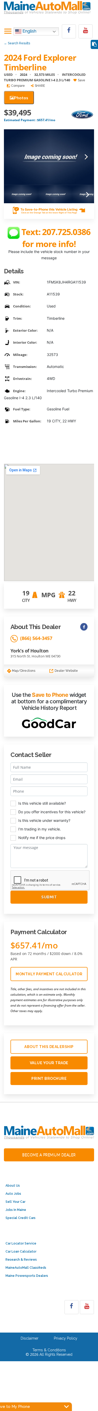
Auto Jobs (13, 1194)
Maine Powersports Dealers (26, 1276)
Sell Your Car (15, 1202)
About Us (12, 1185)
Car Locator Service (20, 1243)
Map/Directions (23, 671)
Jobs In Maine (15, 1210)
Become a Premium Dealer (49, 1155)
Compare (17, 86)
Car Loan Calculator (20, 1251)
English (28, 31)
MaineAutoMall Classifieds (25, 1268)
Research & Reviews (21, 1259)
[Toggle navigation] (8, 31)
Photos (21, 97)
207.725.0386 (66, 231)
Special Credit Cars (20, 1218)
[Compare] (94, 44)
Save (81, 80)
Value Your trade (49, 1063)
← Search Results (17, 43)
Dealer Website (66, 671)
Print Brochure (49, 1078)
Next (86, 157)
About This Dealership (49, 1047)
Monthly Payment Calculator (49, 974)
